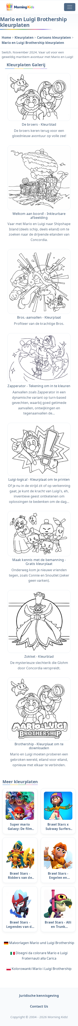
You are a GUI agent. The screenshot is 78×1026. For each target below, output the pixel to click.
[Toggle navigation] (70, 7)
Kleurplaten (24, 37)
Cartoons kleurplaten (54, 37)
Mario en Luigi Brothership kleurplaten (33, 43)
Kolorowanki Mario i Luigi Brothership (42, 968)
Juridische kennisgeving (39, 995)
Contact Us (39, 1006)
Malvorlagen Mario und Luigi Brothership (41, 942)
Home (7, 37)
